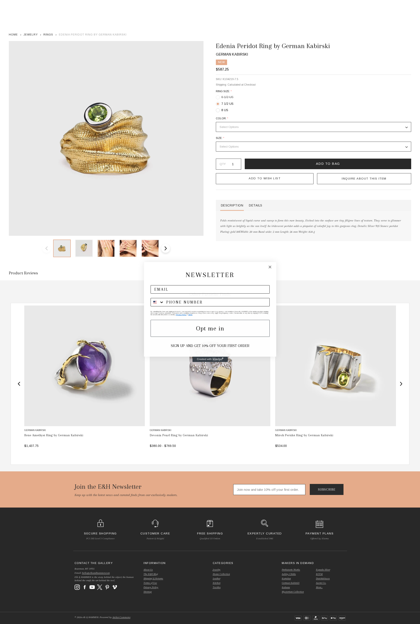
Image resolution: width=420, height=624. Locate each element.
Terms (190, 314)
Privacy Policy (181, 314)
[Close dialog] (270, 267)
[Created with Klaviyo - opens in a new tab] (210, 359)
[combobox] (157, 302)
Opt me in (210, 328)
